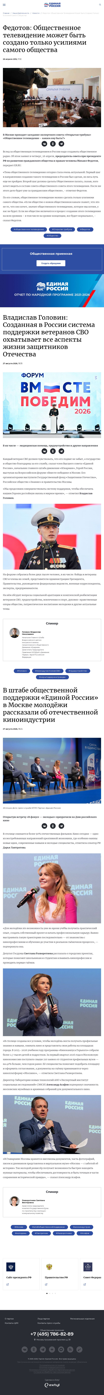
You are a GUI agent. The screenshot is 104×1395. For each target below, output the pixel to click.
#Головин (22, 671)
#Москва (19, 1227)
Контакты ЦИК (11, 1323)
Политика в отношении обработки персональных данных (52, 1370)
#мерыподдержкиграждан (52, 677)
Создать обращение (51, 263)
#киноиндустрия (81, 1227)
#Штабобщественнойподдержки (48, 1227)
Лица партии (44, 1319)
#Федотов (85, 229)
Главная (6, 13)
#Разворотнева (63, 1233)
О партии (9, 1319)
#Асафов (84, 1233)
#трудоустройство (78, 671)
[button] (46, 1293)
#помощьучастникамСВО (47, 671)
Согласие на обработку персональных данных (52, 1372)
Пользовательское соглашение (52, 1365)
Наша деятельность (21, 13)
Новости (36, 13)
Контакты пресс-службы (49, 1323)
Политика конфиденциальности (52, 1367)
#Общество (52, 235)
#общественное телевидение (29, 229)
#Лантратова (41, 1233)
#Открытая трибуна (62, 229)
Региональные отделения (82, 1319)
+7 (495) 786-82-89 (52, 1334)
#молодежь (21, 1233)
